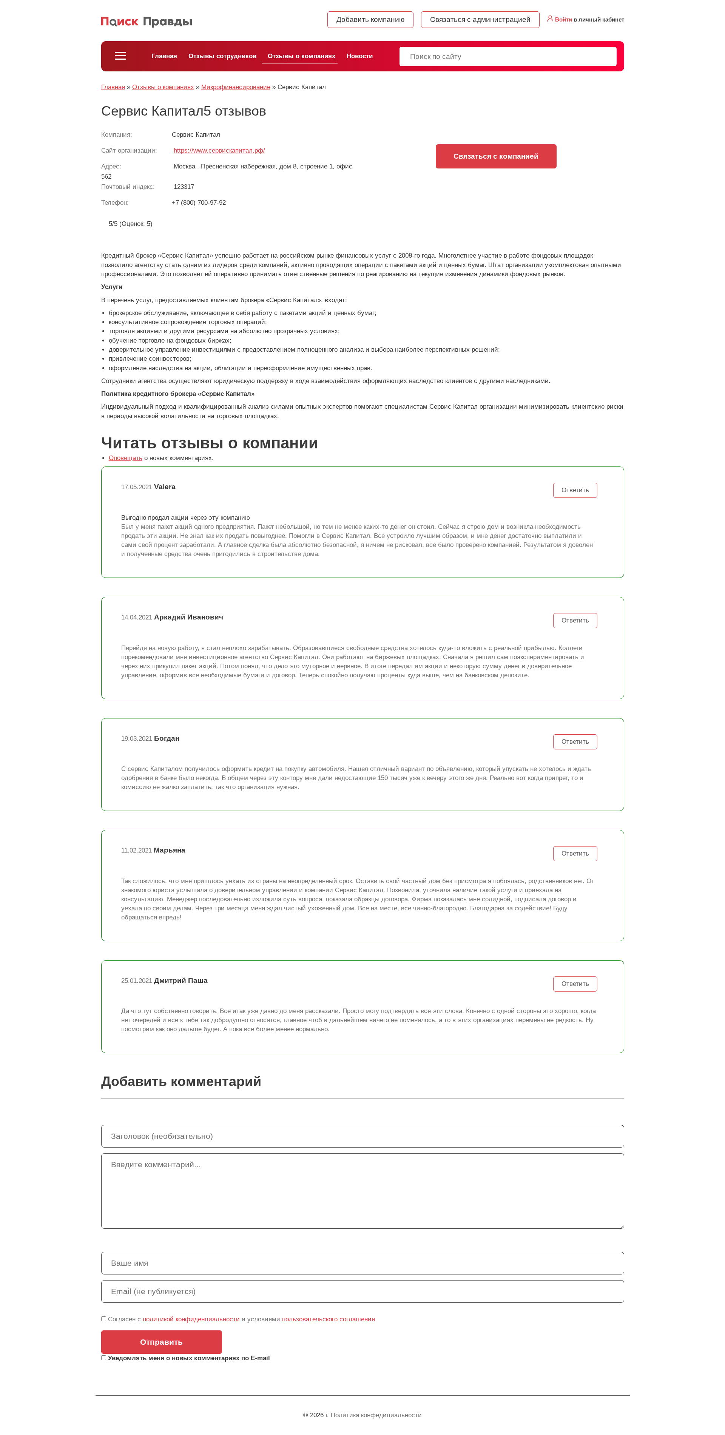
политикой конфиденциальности (191, 1319)
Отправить (161, 1342)
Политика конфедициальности (376, 1415)
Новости (360, 56)
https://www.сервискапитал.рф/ (219, 150)
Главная (164, 56)
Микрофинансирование (235, 87)
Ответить (575, 490)
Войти (563, 19)
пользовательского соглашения (328, 1319)
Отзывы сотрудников (222, 56)
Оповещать (125, 458)
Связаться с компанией (496, 156)
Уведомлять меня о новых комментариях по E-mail (188, 1358)
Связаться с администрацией (480, 19)
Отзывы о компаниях (301, 56)
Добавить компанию (370, 19)
